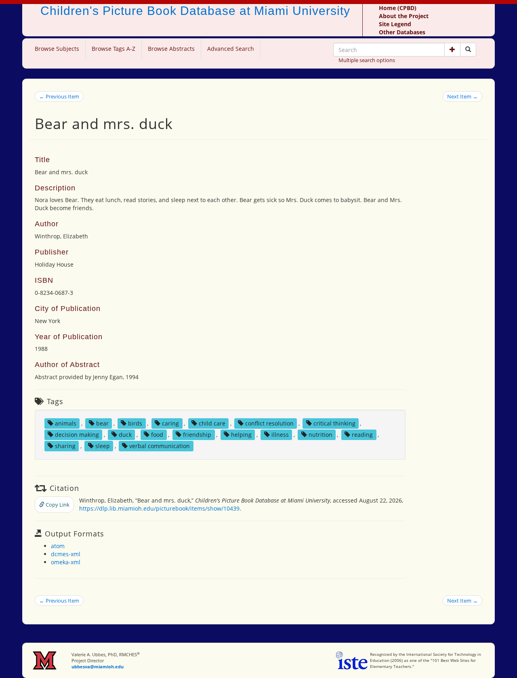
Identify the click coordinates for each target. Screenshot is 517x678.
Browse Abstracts (171, 48)
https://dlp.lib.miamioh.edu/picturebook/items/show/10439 (159, 508)
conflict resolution (269, 423)
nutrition (320, 434)
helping (241, 434)
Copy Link (56, 504)
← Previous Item (59, 96)
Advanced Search (230, 48)
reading (362, 434)
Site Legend (395, 24)
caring (170, 423)
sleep (102, 446)
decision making (77, 434)
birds (135, 423)
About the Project (404, 16)
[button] (452, 49)
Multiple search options (366, 60)
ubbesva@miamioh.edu (97, 666)
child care (212, 423)
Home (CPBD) (397, 8)
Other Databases (402, 32)
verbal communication (159, 446)
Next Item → (462, 96)
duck (125, 434)
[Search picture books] (468, 49)
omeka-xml (65, 562)
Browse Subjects (57, 48)
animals (65, 423)
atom (58, 546)
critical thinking (334, 423)
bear (102, 423)
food (157, 434)
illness (280, 434)
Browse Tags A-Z (113, 48)
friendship (197, 434)
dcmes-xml (65, 554)
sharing (65, 446)
